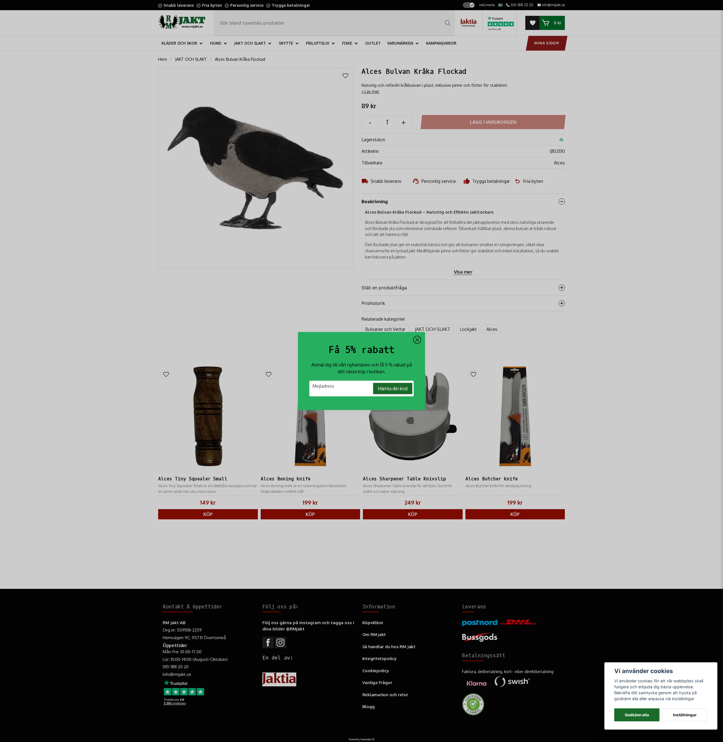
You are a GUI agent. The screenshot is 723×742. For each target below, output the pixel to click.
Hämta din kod (393, 388)
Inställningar (685, 715)
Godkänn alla (637, 715)
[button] (417, 340)
